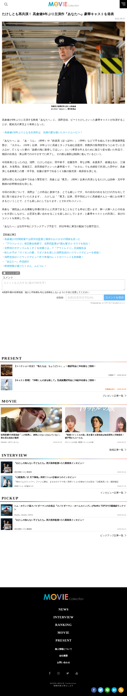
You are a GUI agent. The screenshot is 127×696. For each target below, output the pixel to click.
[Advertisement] (63, 329)
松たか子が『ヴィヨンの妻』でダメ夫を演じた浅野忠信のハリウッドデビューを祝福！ (52, 252)
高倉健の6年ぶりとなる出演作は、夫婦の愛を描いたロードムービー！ (43, 132)
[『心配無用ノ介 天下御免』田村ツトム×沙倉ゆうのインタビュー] (6, 481)
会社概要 (63, 655)
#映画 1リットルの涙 (85, 442)
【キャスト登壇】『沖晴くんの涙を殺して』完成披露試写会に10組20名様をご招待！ (55, 380)
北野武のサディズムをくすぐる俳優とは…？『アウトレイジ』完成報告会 (45, 248)
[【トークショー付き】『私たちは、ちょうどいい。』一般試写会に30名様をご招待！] (6, 370)
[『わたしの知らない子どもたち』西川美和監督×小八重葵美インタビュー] (6, 524)
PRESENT (64, 640)
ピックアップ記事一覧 (111, 535)
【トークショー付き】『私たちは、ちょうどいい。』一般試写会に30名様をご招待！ (55, 366)
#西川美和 (18, 529)
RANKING (63, 625)
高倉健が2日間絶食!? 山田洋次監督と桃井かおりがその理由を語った (42, 239)
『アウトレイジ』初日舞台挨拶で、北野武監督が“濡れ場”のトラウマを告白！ (47, 243)
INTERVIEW (63, 617)
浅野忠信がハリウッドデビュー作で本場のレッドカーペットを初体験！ (44, 257)
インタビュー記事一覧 (111, 492)
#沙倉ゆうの (28, 486)
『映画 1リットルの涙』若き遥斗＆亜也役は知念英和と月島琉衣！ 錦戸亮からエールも (94, 436)
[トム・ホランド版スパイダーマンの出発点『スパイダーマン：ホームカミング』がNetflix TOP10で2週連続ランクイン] (6, 510)
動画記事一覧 (116, 449)
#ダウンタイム (13, 442)
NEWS (64, 609)
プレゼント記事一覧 (113, 395)
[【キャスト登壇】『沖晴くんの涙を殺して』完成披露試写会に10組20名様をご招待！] (6, 384)
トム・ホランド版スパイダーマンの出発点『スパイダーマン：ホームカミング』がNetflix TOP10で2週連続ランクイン (70, 507)
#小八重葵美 (27, 529)
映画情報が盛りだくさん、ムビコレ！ (25, 265)
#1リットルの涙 (71, 442)
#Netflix (17, 515)
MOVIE (63, 632)
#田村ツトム (18, 486)
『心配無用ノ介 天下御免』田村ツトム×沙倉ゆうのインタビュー (45, 477)
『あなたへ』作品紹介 (16, 261)
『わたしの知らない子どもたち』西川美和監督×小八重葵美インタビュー (49, 520)
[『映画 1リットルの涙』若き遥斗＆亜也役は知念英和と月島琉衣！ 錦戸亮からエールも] (95, 419)
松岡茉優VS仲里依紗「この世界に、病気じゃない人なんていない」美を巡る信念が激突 (31, 436)
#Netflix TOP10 (27, 515)
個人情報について (63, 649)
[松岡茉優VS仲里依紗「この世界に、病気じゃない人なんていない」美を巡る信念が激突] (31, 419)
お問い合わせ (63, 662)
